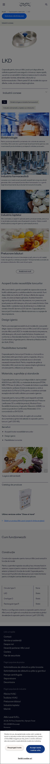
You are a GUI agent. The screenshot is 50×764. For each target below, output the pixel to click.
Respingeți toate (15, 747)
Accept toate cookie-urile (35, 748)
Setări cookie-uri (25, 758)
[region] (25, 747)
